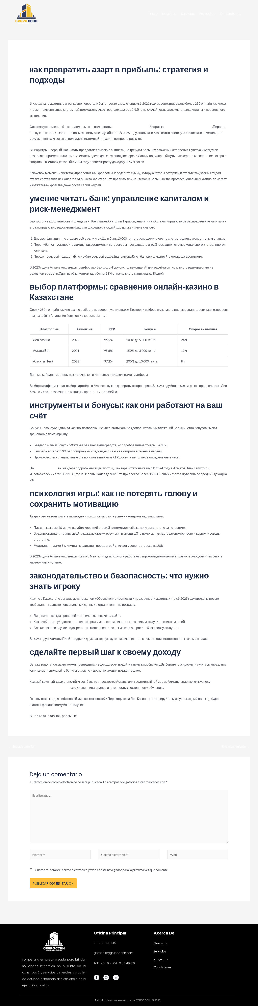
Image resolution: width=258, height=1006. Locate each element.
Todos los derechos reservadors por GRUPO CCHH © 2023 (127, 1000)
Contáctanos (230, 13)
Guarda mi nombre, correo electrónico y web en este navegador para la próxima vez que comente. (101, 870)
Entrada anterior (21, 746)
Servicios (188, 13)
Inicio (154, 13)
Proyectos (207, 13)
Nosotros (169, 13)
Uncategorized (69, 62)
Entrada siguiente (236, 746)
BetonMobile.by (45, 468)
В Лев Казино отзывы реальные (188, 127)
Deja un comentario (43, 62)
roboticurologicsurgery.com (49, 687)
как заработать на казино (130, 127)
